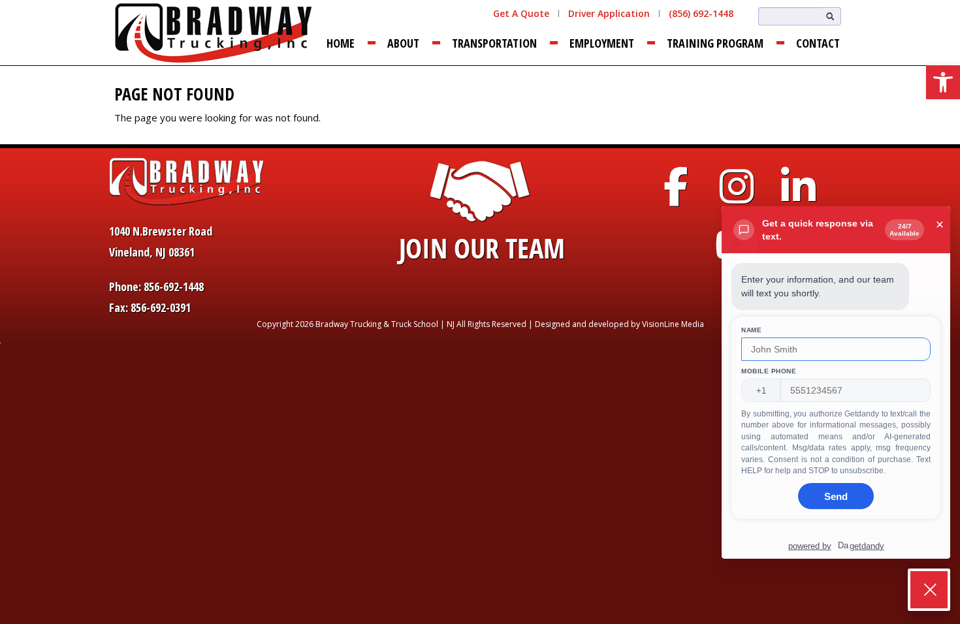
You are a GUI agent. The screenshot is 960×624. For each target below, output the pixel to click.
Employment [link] (601, 43)
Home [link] (341, 43)
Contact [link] (818, 43)
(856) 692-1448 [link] (701, 13)
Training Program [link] (715, 43)
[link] (943, 82)
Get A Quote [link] (521, 13)
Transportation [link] (494, 43)
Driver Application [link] (609, 13)
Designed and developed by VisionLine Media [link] (619, 324)
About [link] (403, 43)
